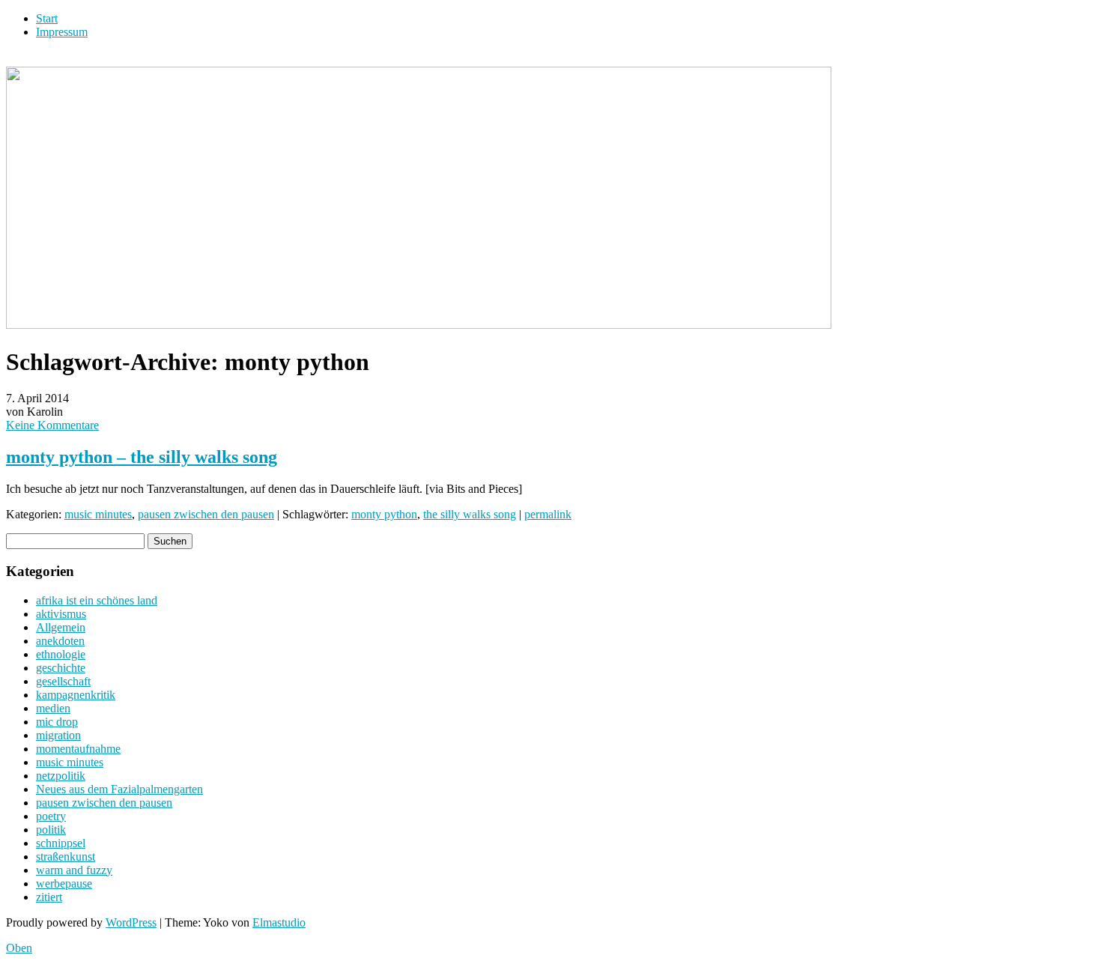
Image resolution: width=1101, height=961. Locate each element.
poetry (51, 816)
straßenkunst (65, 856)
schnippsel (60, 843)
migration (58, 735)
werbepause (64, 883)
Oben (19, 948)
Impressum (62, 31)
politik (51, 829)
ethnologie (60, 654)
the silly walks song (469, 514)
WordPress (131, 922)
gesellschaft (63, 681)
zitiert (49, 897)
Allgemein (60, 627)
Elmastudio (279, 922)
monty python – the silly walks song (141, 457)
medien (53, 708)
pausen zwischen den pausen (206, 514)
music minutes (98, 514)
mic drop (57, 721)
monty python (384, 514)
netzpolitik (60, 775)
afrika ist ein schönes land (96, 600)
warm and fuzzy (74, 870)
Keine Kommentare (52, 425)
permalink (547, 514)
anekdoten (60, 640)
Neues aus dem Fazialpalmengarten (119, 789)
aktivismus (61, 613)
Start (47, 18)
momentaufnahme (78, 748)
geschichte (60, 667)
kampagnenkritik (75, 694)
